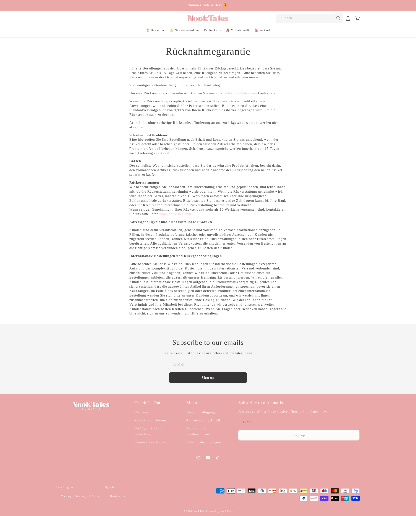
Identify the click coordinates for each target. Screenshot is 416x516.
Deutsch (115, 496)
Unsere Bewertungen (150, 442)
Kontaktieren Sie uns (150, 420)
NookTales (199, 511)
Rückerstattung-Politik (203, 420)
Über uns (141, 412)
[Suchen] (338, 18)
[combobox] (309, 18)
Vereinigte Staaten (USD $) (77, 496)
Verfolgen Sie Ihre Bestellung (148, 431)
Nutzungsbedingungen (203, 442)
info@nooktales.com (241, 93)
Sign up (208, 377)
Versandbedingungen (202, 412)
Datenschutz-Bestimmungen (197, 431)
